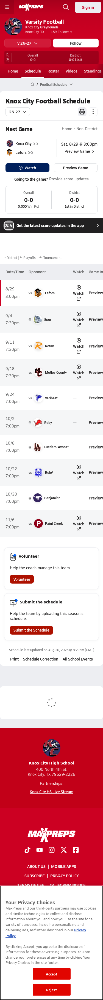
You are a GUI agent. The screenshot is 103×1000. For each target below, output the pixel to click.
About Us (36, 866)
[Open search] (66, 7)
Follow (76, 43)
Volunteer (21, 579)
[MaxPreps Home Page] (32, 84)
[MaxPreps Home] (31, 7)
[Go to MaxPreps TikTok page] (27, 850)
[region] (51, 943)
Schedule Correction (40, 658)
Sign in (88, 7)
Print (14, 658)
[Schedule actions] (93, 111)
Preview (96, 292)
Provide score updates (69, 179)
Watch (30, 167)
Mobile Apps (63, 866)
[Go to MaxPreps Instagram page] (51, 850)
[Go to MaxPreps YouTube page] (39, 850)
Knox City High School (51, 763)
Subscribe (34, 875)
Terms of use (30, 885)
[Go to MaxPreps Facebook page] (76, 850)
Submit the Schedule (31, 630)
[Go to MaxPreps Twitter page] (63, 850)
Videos (71, 71)
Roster (53, 71)
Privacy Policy (64, 875)
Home (13, 71)
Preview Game (75, 167)
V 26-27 (24, 43)
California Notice (68, 885)
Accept (51, 974)
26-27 (14, 111)
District (79, 206)
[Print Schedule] (82, 111)
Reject (51, 989)
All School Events (78, 658)
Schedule (33, 71)
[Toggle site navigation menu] (7, 7)
